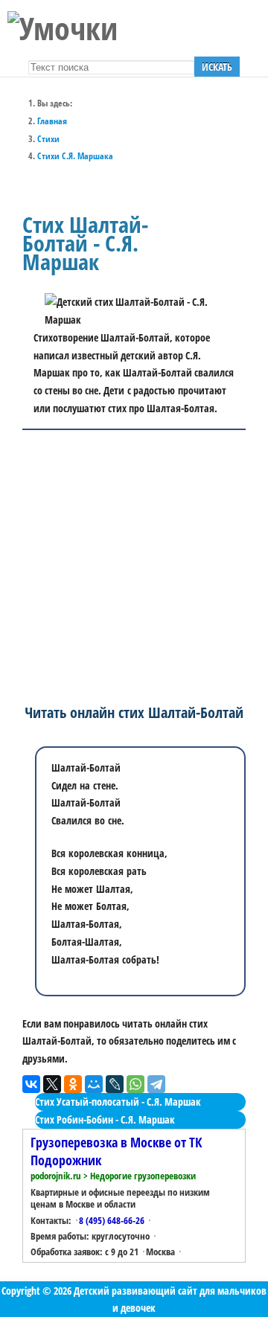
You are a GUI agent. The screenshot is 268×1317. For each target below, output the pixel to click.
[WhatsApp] (135, 1084)
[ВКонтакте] (31, 1084)
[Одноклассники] (73, 1084)
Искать (217, 67)
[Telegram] (156, 1084)
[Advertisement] (134, 564)
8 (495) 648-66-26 (111, 1220)
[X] (52, 1084)
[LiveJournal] (115, 1084)
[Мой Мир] (94, 1084)
